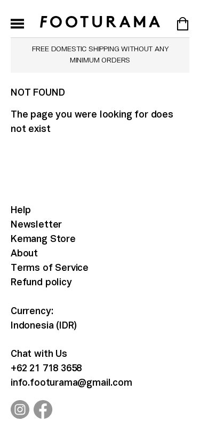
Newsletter (36, 225)
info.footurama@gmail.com (71, 383)
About (24, 254)
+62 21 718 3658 (46, 368)
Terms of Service (50, 268)
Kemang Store (43, 239)
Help (21, 210)
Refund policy (41, 282)
